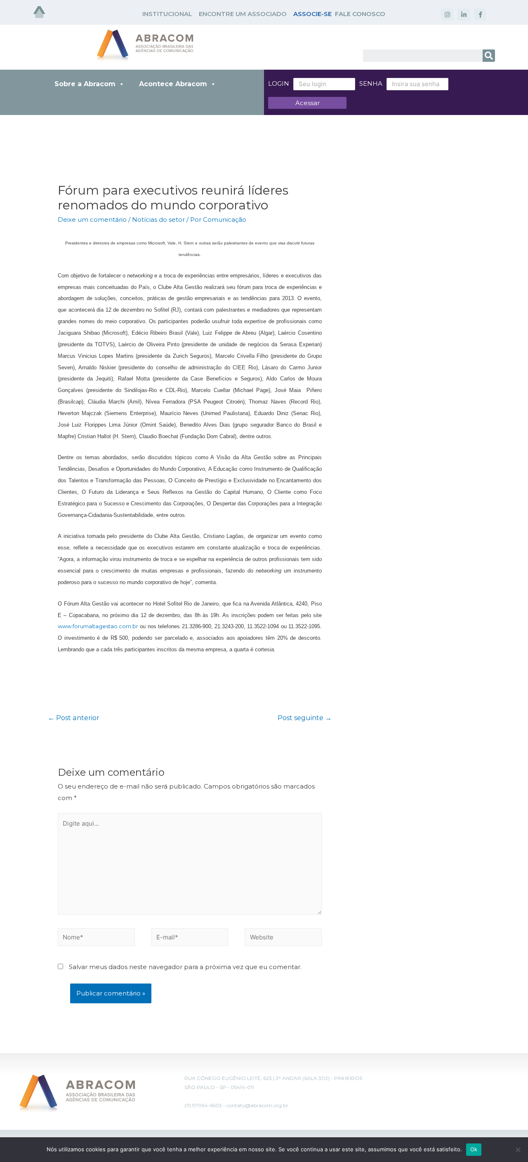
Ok (474, 1149)
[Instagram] (447, 14)
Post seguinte (305, 718)
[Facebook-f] (480, 14)
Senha (370, 83)
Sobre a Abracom (85, 84)
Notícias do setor (158, 219)
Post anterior (73, 718)
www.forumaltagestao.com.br (98, 626)
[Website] (283, 939)
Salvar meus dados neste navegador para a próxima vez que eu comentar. (185, 967)
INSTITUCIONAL (167, 14)
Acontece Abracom (173, 84)
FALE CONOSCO (360, 14)
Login (278, 83)
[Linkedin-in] (463, 14)
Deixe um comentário (92, 219)
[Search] (489, 55)
